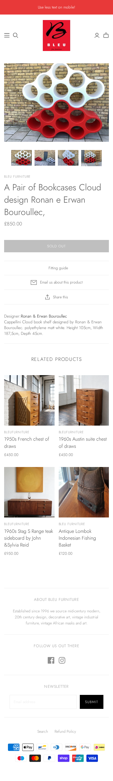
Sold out (56, 246)
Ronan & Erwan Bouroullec (44, 316)
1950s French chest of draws (26, 442)
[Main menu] (7, 35)
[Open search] (15, 35)
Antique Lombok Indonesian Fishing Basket (77, 538)
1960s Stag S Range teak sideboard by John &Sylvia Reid (28, 538)
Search (42, 731)
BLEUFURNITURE (16, 432)
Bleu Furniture (72, 524)
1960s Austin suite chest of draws (83, 442)
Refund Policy (65, 731)
